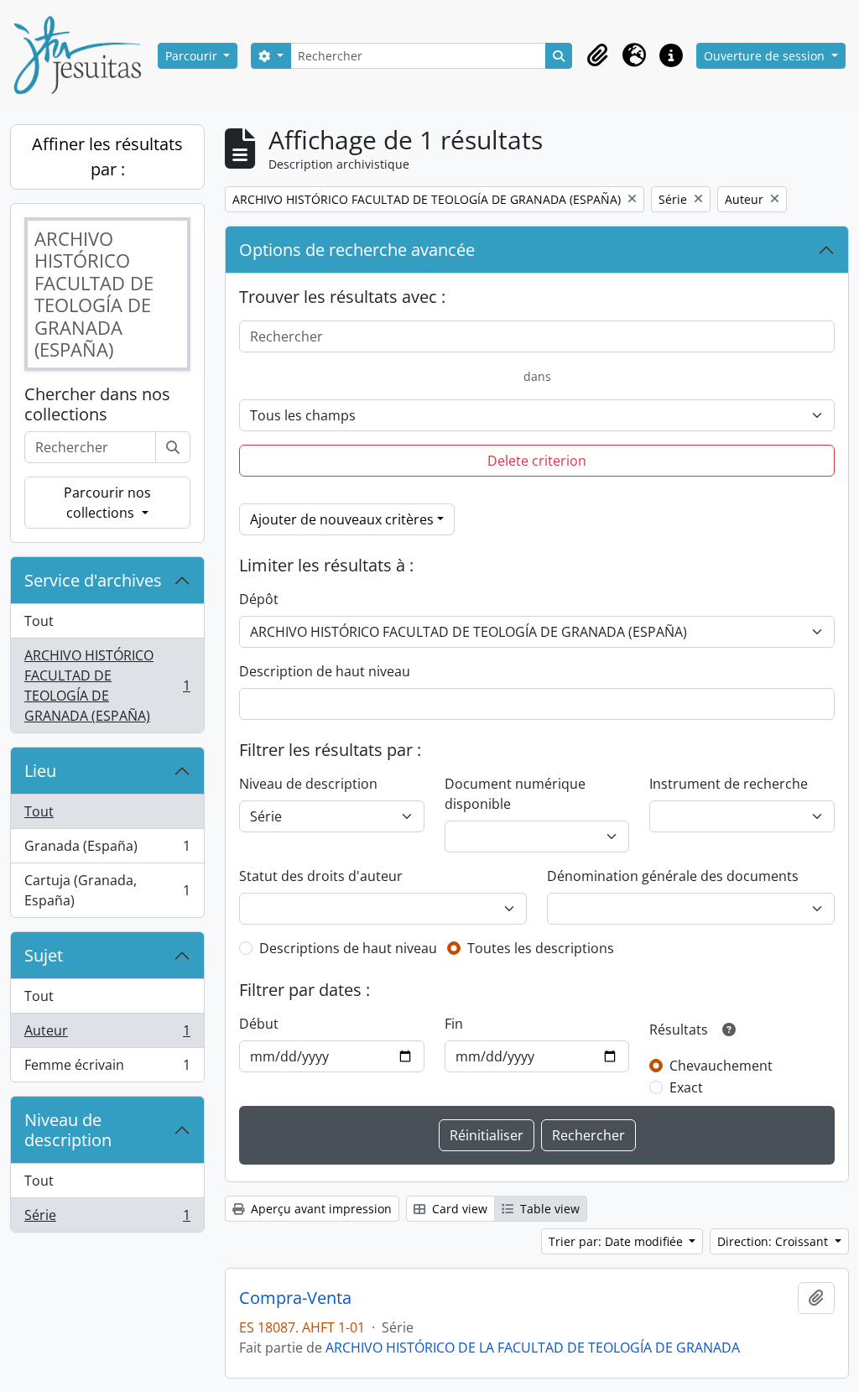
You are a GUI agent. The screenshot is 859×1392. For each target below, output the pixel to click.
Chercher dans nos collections (97, 404)
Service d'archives (93, 580)
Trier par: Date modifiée (617, 1241)
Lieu (40, 770)
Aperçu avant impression (319, 1209)
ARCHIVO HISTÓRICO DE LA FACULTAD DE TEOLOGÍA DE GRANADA (532, 1347)
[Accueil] (84, 55)
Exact (686, 1087)
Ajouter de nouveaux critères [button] (342, 519)
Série (106, 1219)
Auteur (106, 1034)
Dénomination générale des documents (673, 876)
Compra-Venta (295, 1298)
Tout (39, 621)
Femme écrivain (106, 1069)
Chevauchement (721, 1065)
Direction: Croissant (774, 1241)
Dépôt (259, 599)
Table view (548, 1209)
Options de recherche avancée (357, 249)
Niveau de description (68, 1129)
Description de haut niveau (324, 671)
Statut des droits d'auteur (321, 876)
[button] (597, 55)
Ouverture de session (766, 56)
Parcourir (193, 56)
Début (259, 1023)
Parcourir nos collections (107, 502)
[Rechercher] (172, 447)
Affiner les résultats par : (107, 156)
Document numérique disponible (515, 793)
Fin (454, 1023)
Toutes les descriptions (540, 948)
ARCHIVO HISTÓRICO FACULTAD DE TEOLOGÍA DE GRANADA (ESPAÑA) (106, 685)
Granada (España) (106, 850)
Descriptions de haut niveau (348, 948)
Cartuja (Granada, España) (106, 890)
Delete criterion (536, 460)
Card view (458, 1209)
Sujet (43, 955)
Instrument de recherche (728, 783)
